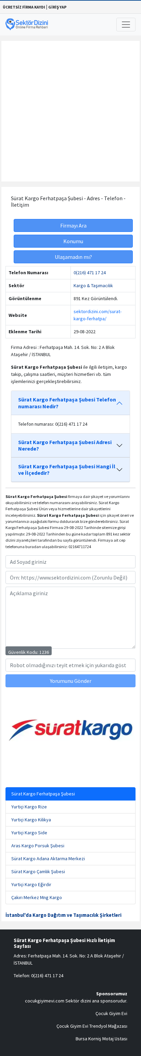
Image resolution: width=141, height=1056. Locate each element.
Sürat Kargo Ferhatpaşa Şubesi (43, 794)
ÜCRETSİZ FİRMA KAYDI (24, 7)
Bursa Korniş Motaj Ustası (101, 1039)
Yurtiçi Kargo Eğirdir (31, 884)
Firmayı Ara (73, 225)
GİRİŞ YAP (57, 7)
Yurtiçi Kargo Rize (29, 807)
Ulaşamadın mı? (73, 256)
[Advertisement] (70, 111)
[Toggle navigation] (126, 24)
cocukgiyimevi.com (44, 1001)
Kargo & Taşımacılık (93, 285)
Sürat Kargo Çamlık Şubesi (38, 871)
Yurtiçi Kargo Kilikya (31, 820)
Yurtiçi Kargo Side (29, 833)
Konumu (73, 241)
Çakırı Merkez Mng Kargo (36, 897)
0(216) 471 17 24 (90, 272)
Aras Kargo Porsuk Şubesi (37, 845)
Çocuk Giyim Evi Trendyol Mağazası (91, 1026)
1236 (44, 652)
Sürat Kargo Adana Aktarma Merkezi (48, 858)
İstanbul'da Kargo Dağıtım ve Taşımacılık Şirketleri (63, 915)
